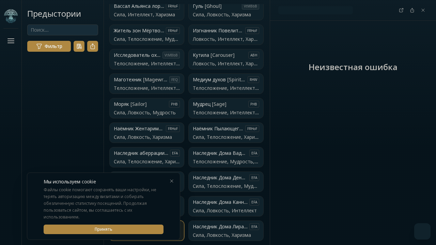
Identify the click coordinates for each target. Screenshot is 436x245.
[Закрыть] (172, 181)
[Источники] (79, 46)
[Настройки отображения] (11, 230)
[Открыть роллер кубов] (422, 231)
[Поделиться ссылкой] (92, 46)
